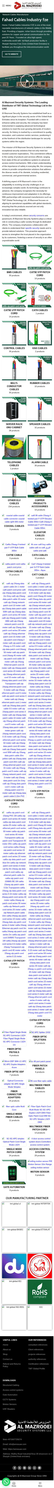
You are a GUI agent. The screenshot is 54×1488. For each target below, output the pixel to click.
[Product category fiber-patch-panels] (40, 1067)
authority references (37, 1359)
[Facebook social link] (14, 1468)
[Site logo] (28, 5)
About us (7, 1349)
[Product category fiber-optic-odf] (14, 1069)
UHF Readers (9, 1409)
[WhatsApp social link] (34, 1468)
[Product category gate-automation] (14, 1176)
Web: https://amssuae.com (14, 1449)
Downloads (9, 1380)
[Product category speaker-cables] (40, 413)
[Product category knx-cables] (40, 337)
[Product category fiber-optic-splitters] (40, 1038)
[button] (27, 81)
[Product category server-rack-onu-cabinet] (14, 415)
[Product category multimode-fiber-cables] (40, 1086)
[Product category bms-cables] (14, 261)
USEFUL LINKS (10, 1340)
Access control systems (13, 1390)
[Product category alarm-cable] (40, 452)
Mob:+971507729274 (12, 1439)
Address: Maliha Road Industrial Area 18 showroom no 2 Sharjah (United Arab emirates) (27, 1455)
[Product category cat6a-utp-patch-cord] (14, 890)
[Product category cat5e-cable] (14, 552)
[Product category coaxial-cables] (14, 523)
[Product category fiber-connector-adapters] (14, 1091)
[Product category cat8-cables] (40, 299)
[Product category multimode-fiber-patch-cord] (40, 1120)
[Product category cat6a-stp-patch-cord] (40, 920)
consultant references (37, 1345)
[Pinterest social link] (24, 1468)
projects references (36, 1354)
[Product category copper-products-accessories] (40, 493)
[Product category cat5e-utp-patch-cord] (14, 301)
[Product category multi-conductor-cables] (14, 376)
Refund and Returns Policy (12, 1365)
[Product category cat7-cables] (40, 572)
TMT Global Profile (36, 1368)
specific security (32, 228)
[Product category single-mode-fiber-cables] (14, 1114)
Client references (35, 1349)
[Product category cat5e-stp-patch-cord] (40, 263)
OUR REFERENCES (37, 1340)
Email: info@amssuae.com (14, 1444)
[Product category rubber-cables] (40, 372)
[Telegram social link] (39, 1468)
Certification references (38, 1364)
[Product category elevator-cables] (40, 528)
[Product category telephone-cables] (14, 453)
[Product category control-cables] (14, 337)
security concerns (36, 215)
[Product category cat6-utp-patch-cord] (14, 696)
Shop (5, 1354)
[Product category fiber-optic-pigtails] (14, 1044)
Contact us (7, 1359)
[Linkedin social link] (29, 1468)
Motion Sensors (9, 1404)
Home (5, 1345)
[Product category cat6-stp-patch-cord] (40, 691)
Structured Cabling (11, 1385)
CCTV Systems (9, 1399)
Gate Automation (10, 1395)
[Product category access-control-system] (40, 1147)
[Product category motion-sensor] (40, 1169)
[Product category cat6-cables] (40, 552)
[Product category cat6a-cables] (14, 570)
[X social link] (19, 1468)
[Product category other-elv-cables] (14, 491)
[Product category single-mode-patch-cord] (14, 1147)
